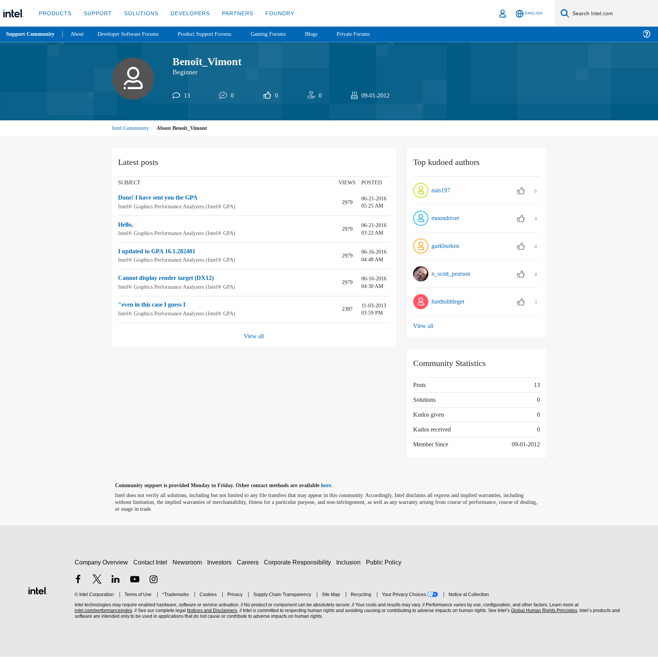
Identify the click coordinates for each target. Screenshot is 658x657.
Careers (249, 562)
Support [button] (95, 13)
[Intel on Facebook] (78, 580)
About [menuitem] (79, 34)
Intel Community (132, 129)
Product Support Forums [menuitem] (215, 34)
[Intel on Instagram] (153, 580)
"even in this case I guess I (156, 305)
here (332, 486)
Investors (221, 562)
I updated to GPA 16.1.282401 (162, 252)
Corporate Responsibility (299, 562)
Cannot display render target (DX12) (170, 279)
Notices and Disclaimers (211, 611)
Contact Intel (151, 562)
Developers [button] (184, 13)
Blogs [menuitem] (326, 34)
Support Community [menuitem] (31, 34)
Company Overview (101, 562)
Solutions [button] (137, 13)
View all (253, 336)
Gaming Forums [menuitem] (282, 34)
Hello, (126, 225)
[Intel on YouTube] (134, 580)
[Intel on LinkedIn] (115, 580)
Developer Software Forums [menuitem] (133, 34)
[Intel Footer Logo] (37, 590)
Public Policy (384, 562)
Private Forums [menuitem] (370, 34)
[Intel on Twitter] (97, 580)
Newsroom (188, 562)
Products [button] (54, 13)
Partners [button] (229, 13)
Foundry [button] (271, 13)
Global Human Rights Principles (543, 611)
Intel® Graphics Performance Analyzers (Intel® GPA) (178, 207)
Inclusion (350, 562)
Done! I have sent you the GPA (161, 199)
